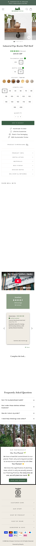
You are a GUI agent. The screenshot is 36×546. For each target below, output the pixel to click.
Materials (18, 161)
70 (26, 91)
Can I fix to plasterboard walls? (18, 400)
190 (15, 107)
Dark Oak (9, 81)
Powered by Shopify (18, 544)
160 (18, 102)
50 (15, 91)
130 (29, 96)
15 (15, 72)
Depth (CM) (17, 68)
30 (5, 91)
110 (18, 96)
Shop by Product (17, 515)
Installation (18, 157)
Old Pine (23, 81)
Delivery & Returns (18, 174)
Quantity (18, 113)
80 (31, 91)
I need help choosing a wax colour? (18, 418)
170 (24, 102)
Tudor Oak (13, 81)
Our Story (17, 508)
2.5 (16, 62)
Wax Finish (18, 165)
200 (21, 107)
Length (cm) (18, 87)
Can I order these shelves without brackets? (18, 407)
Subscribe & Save (17, 527)
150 (12, 102)
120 (23, 96)
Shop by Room (17, 521)
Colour (18, 77)
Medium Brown (27, 81)
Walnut (18, 81)
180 (30, 102)
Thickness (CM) (17, 58)
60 (21, 91)
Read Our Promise (18, 480)
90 (6, 96)
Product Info (18, 153)
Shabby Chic (32, 81)
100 (12, 96)
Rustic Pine (4, 81)
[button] (18, 51)
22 (21, 72)
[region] (18, 328)
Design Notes (18, 169)
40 (10, 91)
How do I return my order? (18, 413)
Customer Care (17, 502)
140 (6, 102)
